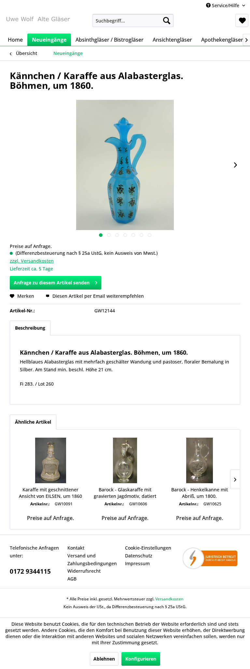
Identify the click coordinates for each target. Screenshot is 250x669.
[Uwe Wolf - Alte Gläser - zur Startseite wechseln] (37, 22)
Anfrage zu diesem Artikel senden (52, 283)
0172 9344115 (30, 571)
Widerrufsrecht (84, 571)
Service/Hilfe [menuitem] (226, 5)
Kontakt (75, 548)
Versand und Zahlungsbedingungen (92, 560)
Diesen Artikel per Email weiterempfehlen (97, 296)
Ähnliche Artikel (33, 422)
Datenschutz (138, 556)
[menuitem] (133, 20)
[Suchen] (167, 20)
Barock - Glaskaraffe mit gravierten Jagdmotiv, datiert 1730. (125, 492)
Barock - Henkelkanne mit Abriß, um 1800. (199, 492)
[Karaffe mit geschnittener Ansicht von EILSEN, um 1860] (50, 460)
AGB (71, 579)
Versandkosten (169, 599)
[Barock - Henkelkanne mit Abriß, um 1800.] (199, 460)
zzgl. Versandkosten (32, 261)
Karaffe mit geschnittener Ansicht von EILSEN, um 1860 (50, 492)
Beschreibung (30, 328)
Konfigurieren (140, 659)
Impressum (137, 563)
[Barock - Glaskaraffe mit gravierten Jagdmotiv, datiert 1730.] (125, 460)
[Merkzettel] (241, 20)
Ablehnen (104, 659)
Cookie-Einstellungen (148, 548)
